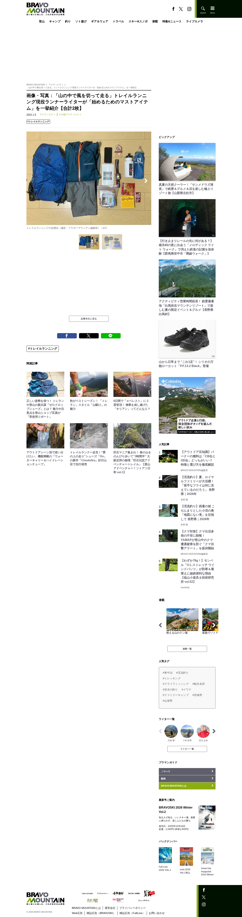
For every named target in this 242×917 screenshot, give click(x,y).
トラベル (118, 21)
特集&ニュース (172, 21)
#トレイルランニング (38, 121)
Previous (31, 180)
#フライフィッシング (176, 683)
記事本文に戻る (89, 318)
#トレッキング (172, 678)
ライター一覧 (187, 749)
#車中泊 (167, 672)
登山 (42, 21)
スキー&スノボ (138, 21)
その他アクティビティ (70, 114)
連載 (155, 21)
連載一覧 (187, 648)
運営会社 (110, 907)
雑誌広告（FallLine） (132, 913)
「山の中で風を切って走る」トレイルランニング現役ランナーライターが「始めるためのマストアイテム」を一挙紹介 (81, 87)
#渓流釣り (182, 672)
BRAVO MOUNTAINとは (86, 907)
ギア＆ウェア (99, 21)
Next (145, 180)
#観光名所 (198, 683)
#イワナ (186, 689)
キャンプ (54, 21)
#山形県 (167, 700)
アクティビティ (56, 84)
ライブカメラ (194, 21)
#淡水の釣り (170, 689)
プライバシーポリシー (132, 907)
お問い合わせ (157, 913)
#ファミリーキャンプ (176, 695)
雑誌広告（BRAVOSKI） (101, 913)
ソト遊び (81, 21)
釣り (68, 21)
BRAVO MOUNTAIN (35, 84)
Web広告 (77, 913)
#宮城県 (197, 695)
